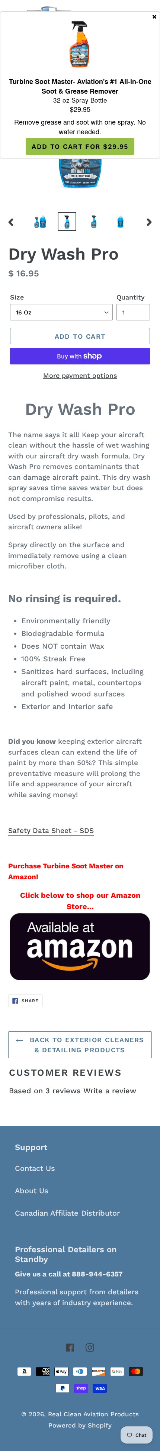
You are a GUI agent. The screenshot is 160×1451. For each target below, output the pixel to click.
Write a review (109, 1090)
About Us (31, 1190)
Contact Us (35, 1168)
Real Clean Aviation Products (93, 1414)
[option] (40, 221)
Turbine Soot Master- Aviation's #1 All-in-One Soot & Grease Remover (80, 86)
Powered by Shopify (80, 1425)
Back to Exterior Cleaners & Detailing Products (85, 1045)
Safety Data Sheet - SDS (51, 830)
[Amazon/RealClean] (80, 947)
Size (17, 297)
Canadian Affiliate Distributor (67, 1213)
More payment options (80, 375)
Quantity (130, 297)
